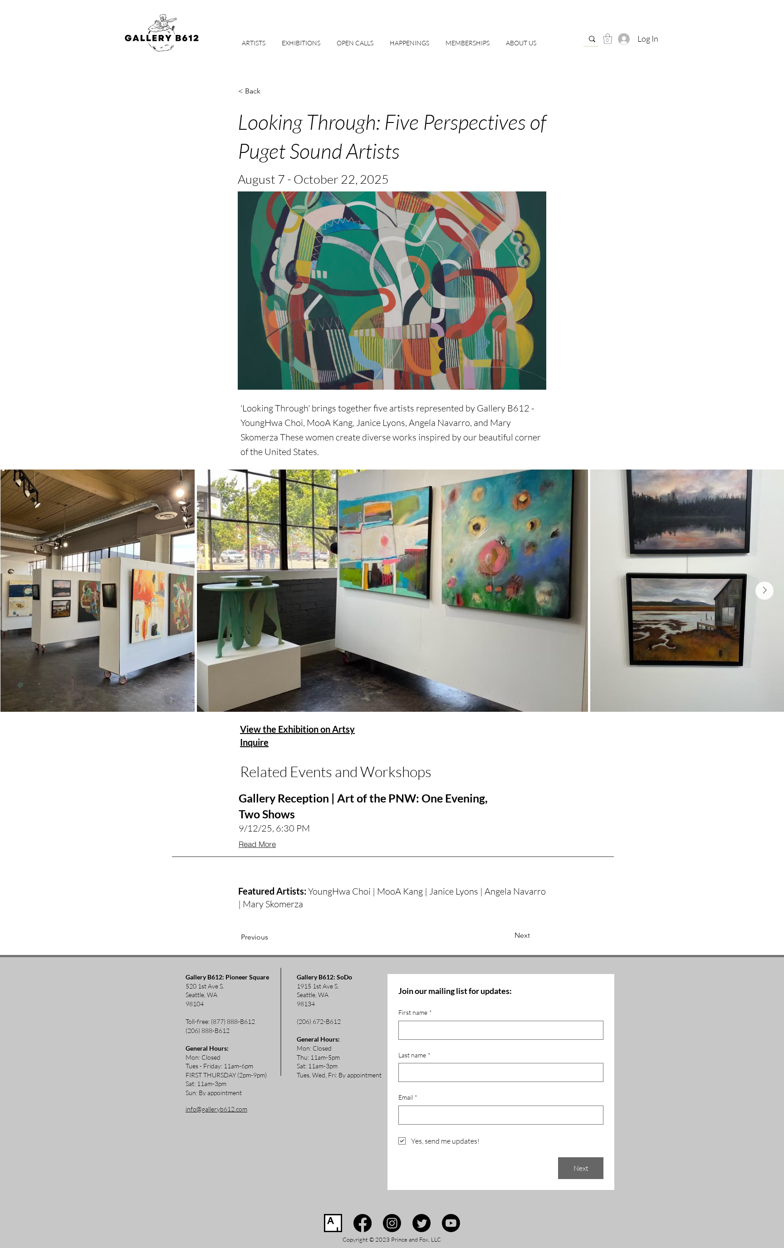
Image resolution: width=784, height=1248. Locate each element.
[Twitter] (421, 1223)
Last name (414, 1055)
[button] (355, 39)
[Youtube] (451, 1223)
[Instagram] (392, 1223)
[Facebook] (362, 1223)
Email (407, 1097)
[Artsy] (333, 1223)
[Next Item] (764, 591)
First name (415, 1012)
